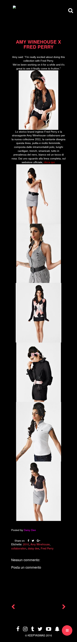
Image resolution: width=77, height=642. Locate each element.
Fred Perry (47, 548)
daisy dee (33, 548)
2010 (26, 544)
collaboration (18, 548)
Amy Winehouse (40, 544)
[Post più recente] (13, 607)
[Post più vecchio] (64, 607)
